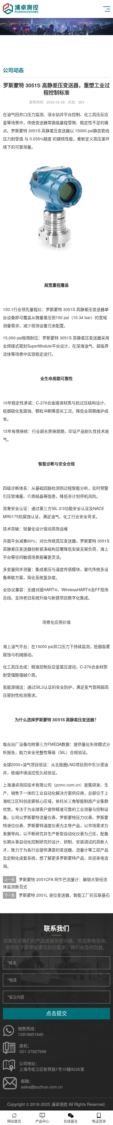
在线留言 (71, 1121)
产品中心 (42, 1121)
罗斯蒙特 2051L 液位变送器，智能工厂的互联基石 (64, 895)
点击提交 (56, 1014)
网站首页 (14, 1121)
